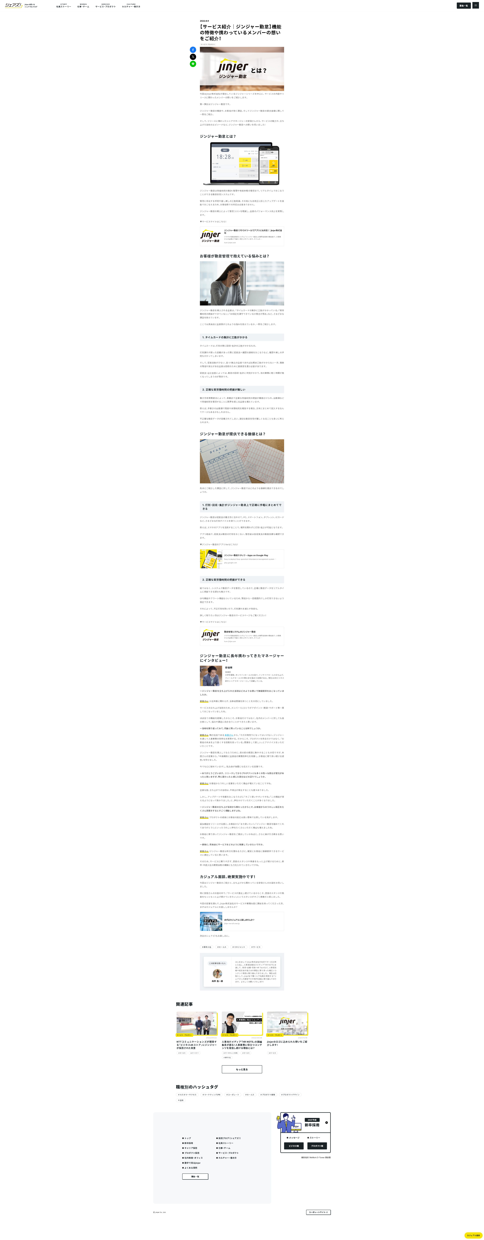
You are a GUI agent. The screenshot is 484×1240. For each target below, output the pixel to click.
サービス (257, 947)
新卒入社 (207, 947)
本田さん (229, 734)
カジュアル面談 (473, 1235)
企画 (182, 1100)
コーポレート (233, 1094)
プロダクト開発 (268, 1094)
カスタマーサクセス (188, 1094)
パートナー (195, 1053)
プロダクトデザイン (291, 1094)
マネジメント (239, 947)
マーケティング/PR (231, 1053)
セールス (222, 947)
